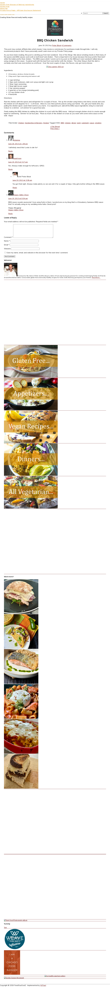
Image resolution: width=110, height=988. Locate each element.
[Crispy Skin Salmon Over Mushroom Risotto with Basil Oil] (21, 683)
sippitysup (17, 158)
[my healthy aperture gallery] (55, 976)
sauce (92, 123)
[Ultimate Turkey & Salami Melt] (21, 613)
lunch (79, 123)
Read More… (96, 277)
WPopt (43, 985)
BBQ (62, 123)
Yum (5, 927)
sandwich (85, 123)
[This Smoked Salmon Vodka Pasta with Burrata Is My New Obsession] (21, 718)
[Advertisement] (20, 312)
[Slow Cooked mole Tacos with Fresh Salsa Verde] (21, 648)
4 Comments (66, 45)
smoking (98, 123)
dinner (73, 123)
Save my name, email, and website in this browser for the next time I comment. (37, 253)
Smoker (46, 123)
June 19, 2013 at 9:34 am (18, 198)
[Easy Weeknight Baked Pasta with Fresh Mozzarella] (21, 753)
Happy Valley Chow (21, 195)
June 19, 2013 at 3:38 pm (22, 180)
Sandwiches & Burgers (33, 123)
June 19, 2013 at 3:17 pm (18, 162)
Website (7, 249)
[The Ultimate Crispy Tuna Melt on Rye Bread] (21, 788)
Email (6, 245)
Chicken (21, 123)
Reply (10, 151)
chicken (68, 123)
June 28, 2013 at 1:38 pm (18, 144)
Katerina (16, 140)
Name (7, 241)
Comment (8, 237)
